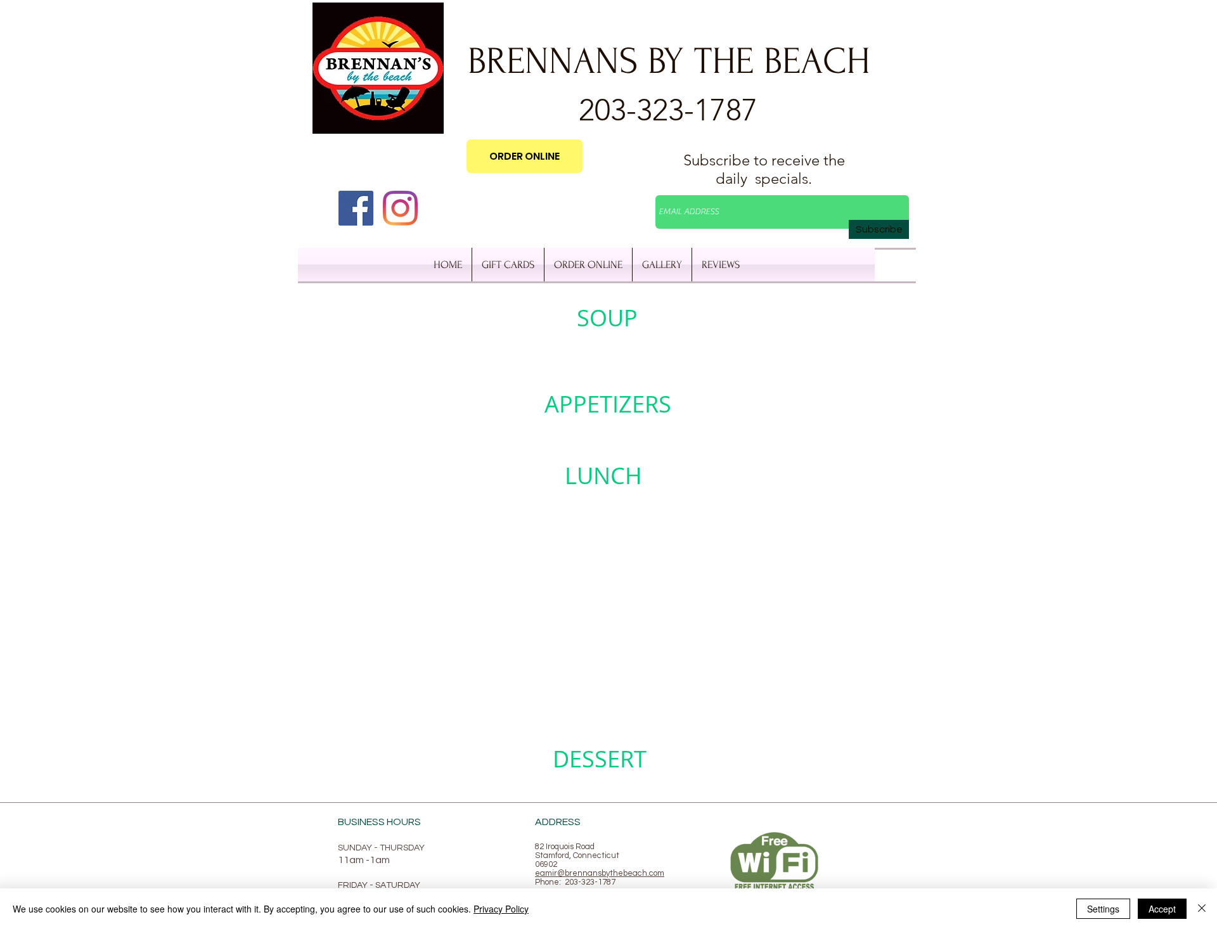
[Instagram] (400, 208)
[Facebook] (355, 208)
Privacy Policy (501, 908)
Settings (1103, 908)
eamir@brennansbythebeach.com (599, 873)
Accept (1162, 908)
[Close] (1201, 909)
